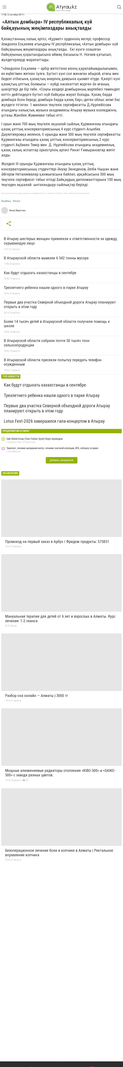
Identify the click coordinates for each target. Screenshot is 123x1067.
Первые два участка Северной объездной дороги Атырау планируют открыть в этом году (60, 304)
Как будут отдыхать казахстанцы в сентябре (40, 273)
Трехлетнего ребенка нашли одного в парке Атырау (46, 287)
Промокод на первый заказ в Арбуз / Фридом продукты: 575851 (57, 541)
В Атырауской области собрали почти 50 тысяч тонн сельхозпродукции (47, 342)
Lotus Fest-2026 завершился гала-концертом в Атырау (54, 421)
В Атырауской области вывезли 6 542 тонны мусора (46, 258)
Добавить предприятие (62, 460)
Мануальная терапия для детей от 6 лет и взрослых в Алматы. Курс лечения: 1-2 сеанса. (60, 618)
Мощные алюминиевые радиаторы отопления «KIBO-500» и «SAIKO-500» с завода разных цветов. (60, 772)
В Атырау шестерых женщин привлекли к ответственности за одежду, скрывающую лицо (60, 240)
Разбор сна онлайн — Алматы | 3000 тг (36, 695)
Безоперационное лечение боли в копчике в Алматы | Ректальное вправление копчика (59, 852)
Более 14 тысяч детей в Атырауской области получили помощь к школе (57, 323)
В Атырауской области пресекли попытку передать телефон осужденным (53, 362)
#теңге (16, 201)
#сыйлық (6, 201)
